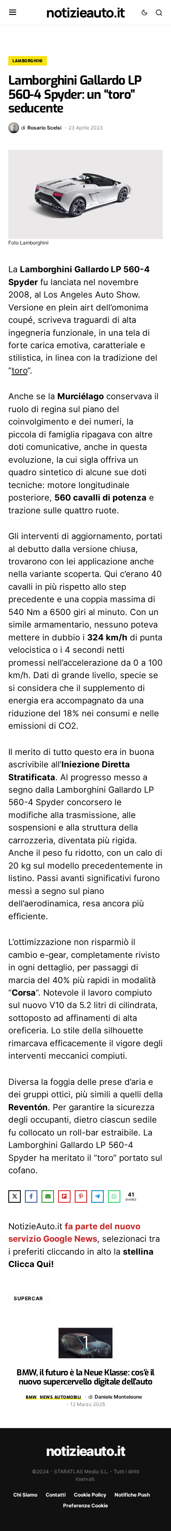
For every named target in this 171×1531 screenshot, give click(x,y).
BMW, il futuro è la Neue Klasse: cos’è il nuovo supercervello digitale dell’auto (85, 1377)
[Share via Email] (48, 1196)
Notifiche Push (132, 1495)
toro (19, 370)
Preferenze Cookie (85, 1505)
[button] (12, 12)
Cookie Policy (90, 1495)
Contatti (56, 1495)
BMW (31, 1397)
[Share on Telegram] (97, 1196)
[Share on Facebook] (31, 1196)
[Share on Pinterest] (81, 1196)
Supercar (28, 1298)
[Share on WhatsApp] (114, 1196)
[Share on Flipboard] (64, 1196)
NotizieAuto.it (85, 12)
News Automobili (60, 1397)
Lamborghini (27, 60)
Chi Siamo (25, 1495)
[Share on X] (14, 1196)
